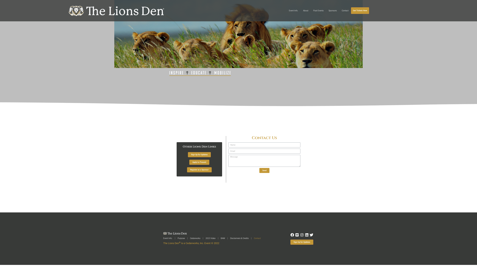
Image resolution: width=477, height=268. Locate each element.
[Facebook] (292, 235)
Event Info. (293, 10)
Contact (345, 10)
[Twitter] (311, 235)
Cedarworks (195, 238)
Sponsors (333, 10)
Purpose (181, 238)
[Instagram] (302, 235)
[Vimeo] (297, 235)
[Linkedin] (307, 235)
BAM (223, 238)
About (305, 10)
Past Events (318, 10)
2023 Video (211, 238)
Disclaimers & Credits (239, 238)
